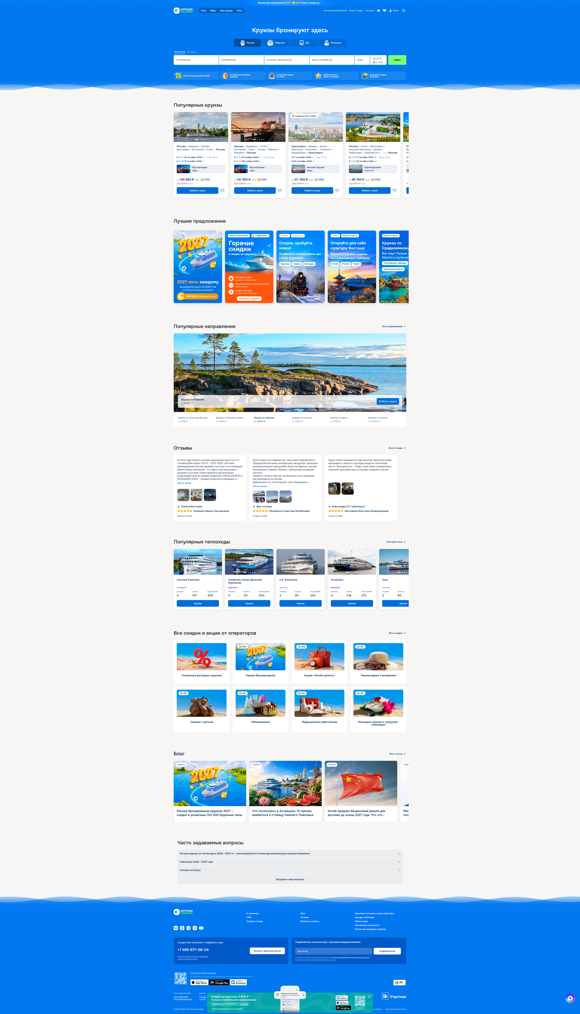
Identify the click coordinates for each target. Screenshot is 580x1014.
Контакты (370, 10)
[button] (196, 60)
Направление (228, 60)
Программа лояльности (367, 925)
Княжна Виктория (191, 506)
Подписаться (387, 951)
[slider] (290, 266)
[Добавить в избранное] (222, 190)
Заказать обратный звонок (267, 950)
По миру (191, 51)
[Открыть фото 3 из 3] (285, 497)
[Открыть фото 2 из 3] (272, 497)
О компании (252, 913)
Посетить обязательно (279, 60)
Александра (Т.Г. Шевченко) (348, 506)
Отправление (183, 60)
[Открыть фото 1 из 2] (334, 489)
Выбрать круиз (197, 190)
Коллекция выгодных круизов (370, 929)
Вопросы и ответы (310, 921)
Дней (360, 60)
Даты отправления (322, 60)
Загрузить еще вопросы (290, 879)
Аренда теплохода (364, 917)
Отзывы (305, 917)
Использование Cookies (395, 1009)
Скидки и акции (254, 921)
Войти (395, 10)
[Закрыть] (369, 996)
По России (179, 51)
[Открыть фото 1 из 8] (183, 495)
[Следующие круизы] (570, 156)
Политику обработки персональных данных (351, 957)
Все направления (392, 326)
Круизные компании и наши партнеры (374, 913)
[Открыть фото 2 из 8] (197, 495)
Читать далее (184, 483)
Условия (244, 1004)
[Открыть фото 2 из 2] (348, 489)
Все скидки (396, 633)
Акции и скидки (356, 10)
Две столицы (264, 506)
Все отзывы (396, 448)
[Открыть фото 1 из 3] (259, 497)
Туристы (377, 58)
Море (213, 10)
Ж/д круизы (226, 10)
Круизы (198, 603)
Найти (397, 59)
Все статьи (396, 753)
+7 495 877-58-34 (193, 950)
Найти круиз (361, 921)
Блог (303, 913)
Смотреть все (394, 541)
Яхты (239, 10)
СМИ (248, 917)
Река (203, 10)
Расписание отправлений (335, 10)
